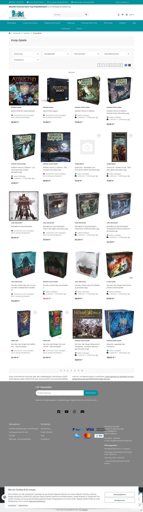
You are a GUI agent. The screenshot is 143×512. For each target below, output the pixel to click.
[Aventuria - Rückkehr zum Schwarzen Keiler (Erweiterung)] (87, 147)
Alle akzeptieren (120, 494)
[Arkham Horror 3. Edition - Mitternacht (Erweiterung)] (55, 147)
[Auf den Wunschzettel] (35, 79)
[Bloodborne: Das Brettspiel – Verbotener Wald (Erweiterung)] (87, 206)
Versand (84, 510)
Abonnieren (91, 393)
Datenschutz (23, 505)
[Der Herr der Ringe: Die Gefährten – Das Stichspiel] (24, 324)
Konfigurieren (120, 500)
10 (99, 65)
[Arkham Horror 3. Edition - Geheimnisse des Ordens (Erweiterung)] (24, 147)
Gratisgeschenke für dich (18, 432)
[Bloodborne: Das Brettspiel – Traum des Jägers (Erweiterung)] (55, 206)
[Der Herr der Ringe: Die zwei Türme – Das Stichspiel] (55, 324)
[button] (122, 2)
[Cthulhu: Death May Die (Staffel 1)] (55, 265)
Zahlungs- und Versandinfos (20, 439)
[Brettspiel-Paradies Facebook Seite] (58, 412)
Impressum (12, 505)
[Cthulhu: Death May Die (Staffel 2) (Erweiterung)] (87, 265)
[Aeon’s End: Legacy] (55, 90)
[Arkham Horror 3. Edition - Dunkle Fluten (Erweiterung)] (119, 90)
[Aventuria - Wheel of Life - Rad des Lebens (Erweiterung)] (119, 147)
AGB (42, 436)
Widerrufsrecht (47, 432)
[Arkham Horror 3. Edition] (87, 90)
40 (115, 65)
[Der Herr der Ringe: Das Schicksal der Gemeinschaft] (119, 265)
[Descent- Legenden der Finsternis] (119, 324)
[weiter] (82, 370)
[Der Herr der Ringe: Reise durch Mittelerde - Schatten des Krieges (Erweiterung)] (87, 324)
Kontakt (12, 436)
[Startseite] (9, 33)
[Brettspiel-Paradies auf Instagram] (74, 412)
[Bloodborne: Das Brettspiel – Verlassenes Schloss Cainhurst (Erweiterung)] (119, 206)
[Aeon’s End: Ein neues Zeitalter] (24, 90)
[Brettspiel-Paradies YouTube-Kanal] (66, 412)
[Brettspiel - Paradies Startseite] (17, 14)
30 (110, 65)
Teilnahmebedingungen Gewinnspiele (23, 429)
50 (120, 65)
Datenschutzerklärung (37, 501)
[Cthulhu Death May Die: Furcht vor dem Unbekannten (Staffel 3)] (24, 265)
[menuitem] (11, 23)
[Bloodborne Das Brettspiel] (24, 206)
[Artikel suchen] (86, 14)
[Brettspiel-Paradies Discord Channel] (82, 412)
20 (104, 65)
